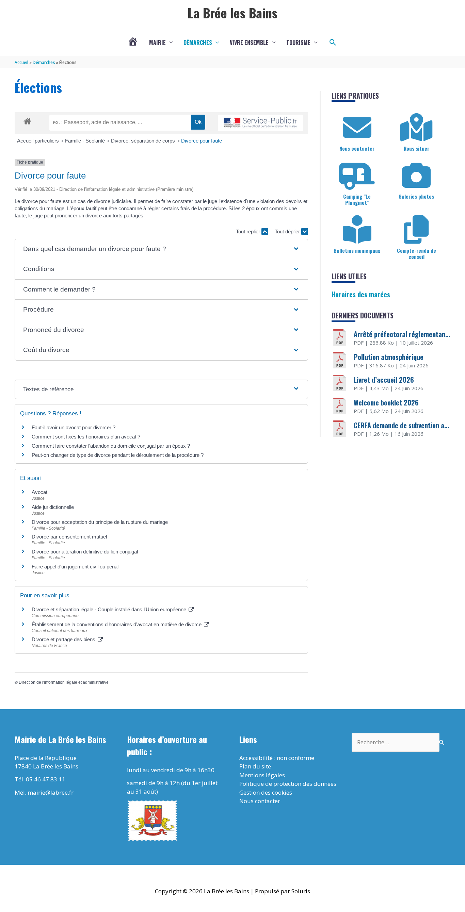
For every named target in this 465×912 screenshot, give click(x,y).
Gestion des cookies (265, 792)
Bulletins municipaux (357, 250)
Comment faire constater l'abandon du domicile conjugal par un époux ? (111, 446)
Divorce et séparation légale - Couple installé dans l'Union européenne (110, 609)
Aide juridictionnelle (53, 507)
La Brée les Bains (232, 12)
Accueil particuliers (38, 141)
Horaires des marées (361, 294)
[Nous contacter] (357, 127)
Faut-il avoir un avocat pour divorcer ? (73, 427)
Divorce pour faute (201, 141)
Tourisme (298, 42)
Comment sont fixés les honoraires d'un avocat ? (86, 437)
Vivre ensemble (249, 42)
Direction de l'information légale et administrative (64, 682)
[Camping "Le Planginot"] (357, 175)
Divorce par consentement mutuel (69, 537)
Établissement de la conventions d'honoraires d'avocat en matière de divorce (117, 624)
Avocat (39, 492)
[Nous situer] (416, 127)
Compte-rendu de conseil (416, 253)
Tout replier (248, 231)
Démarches (197, 42)
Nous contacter (356, 148)
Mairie (157, 42)
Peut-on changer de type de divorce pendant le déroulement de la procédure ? (118, 455)
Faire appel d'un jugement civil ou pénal (75, 566)
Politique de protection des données (287, 783)
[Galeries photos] (416, 175)
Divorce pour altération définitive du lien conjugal (85, 551)
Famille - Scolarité (85, 141)
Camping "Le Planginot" (357, 199)
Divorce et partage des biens (64, 639)
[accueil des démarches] (27, 120)
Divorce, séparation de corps (143, 141)
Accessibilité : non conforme (276, 758)
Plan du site (255, 766)
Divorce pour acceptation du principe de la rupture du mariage (100, 522)
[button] (332, 42)
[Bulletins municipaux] (357, 229)
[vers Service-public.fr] (260, 123)
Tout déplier (288, 231)
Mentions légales (262, 775)
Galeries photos (416, 196)
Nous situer (416, 148)
